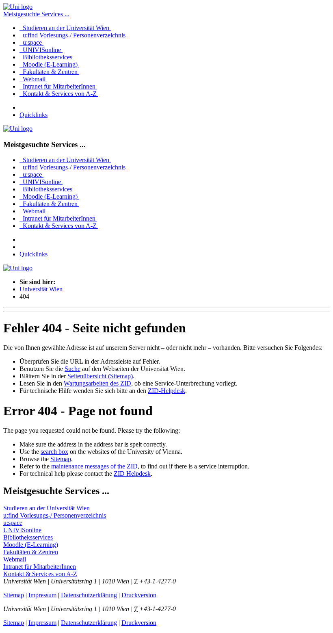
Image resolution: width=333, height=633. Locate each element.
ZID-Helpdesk (166, 390)
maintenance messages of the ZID (94, 466)
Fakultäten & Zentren (49, 71)
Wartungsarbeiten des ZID (97, 383)
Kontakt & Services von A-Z (58, 93)
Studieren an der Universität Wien (65, 27)
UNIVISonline (41, 49)
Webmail (33, 79)
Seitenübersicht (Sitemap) (100, 376)
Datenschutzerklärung (89, 595)
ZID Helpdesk (132, 473)
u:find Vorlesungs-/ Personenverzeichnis (73, 35)
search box (54, 451)
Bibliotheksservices (46, 57)
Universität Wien (41, 289)
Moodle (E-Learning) (49, 64)
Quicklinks (33, 114)
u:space (31, 42)
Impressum (42, 595)
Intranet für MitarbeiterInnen (58, 86)
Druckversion (138, 595)
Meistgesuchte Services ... (36, 14)
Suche (72, 368)
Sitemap (60, 458)
